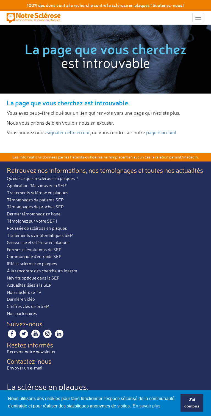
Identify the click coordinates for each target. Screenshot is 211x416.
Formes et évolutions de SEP (34, 249)
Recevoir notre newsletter (31, 351)
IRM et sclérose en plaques (32, 263)
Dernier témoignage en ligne (33, 214)
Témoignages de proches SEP (35, 206)
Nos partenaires (22, 313)
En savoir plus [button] (146, 406)
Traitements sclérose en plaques (37, 192)
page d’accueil (161, 132)
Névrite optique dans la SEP (33, 278)
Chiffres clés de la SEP (28, 306)
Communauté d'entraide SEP (34, 256)
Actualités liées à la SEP (29, 285)
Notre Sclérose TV (24, 292)
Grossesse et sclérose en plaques (38, 242)
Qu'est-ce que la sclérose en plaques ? (42, 178)
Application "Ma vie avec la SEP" (37, 185)
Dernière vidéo (21, 299)
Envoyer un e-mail (24, 368)
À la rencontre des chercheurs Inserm (42, 270)
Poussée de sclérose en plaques (37, 228)
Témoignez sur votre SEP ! (32, 221)
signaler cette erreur (68, 132)
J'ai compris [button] (191, 402)
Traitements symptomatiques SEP (40, 235)
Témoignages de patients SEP (35, 199)
